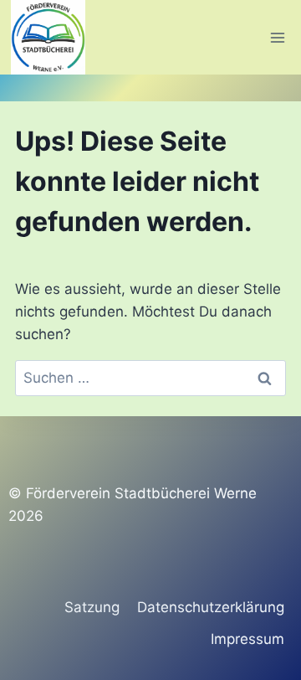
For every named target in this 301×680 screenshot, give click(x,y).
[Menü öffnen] (277, 37)
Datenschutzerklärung (210, 607)
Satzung (92, 607)
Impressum (247, 639)
